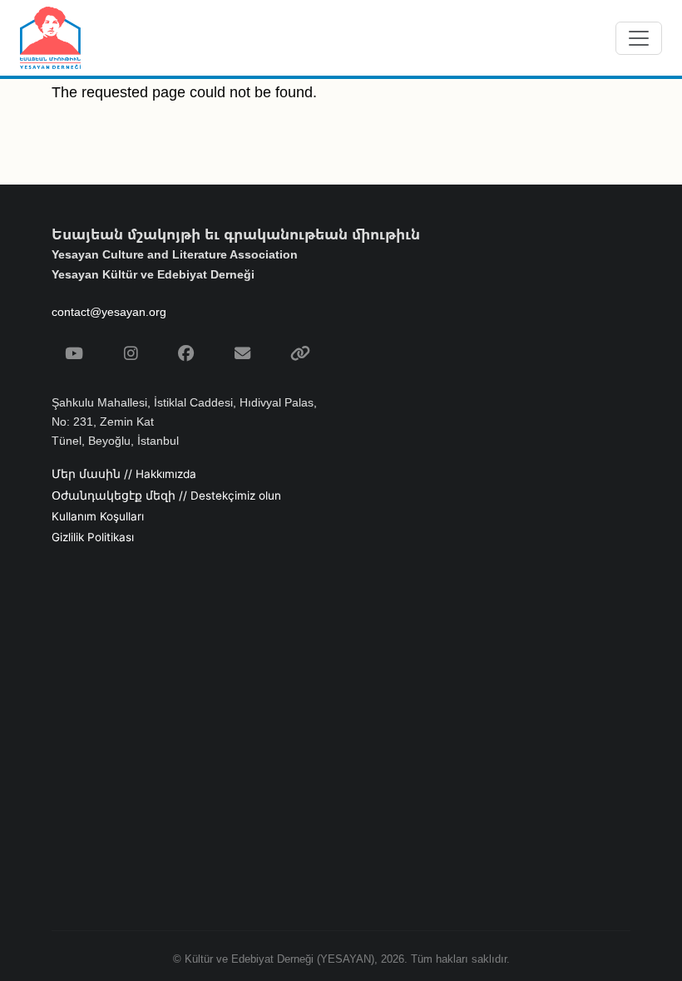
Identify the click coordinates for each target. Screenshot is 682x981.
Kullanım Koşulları (98, 516)
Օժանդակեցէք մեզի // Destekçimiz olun (166, 495)
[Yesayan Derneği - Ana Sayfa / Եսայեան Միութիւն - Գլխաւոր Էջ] (50, 38)
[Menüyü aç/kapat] (638, 38)
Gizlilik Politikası (93, 537)
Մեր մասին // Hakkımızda (124, 474)
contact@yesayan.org (109, 311)
